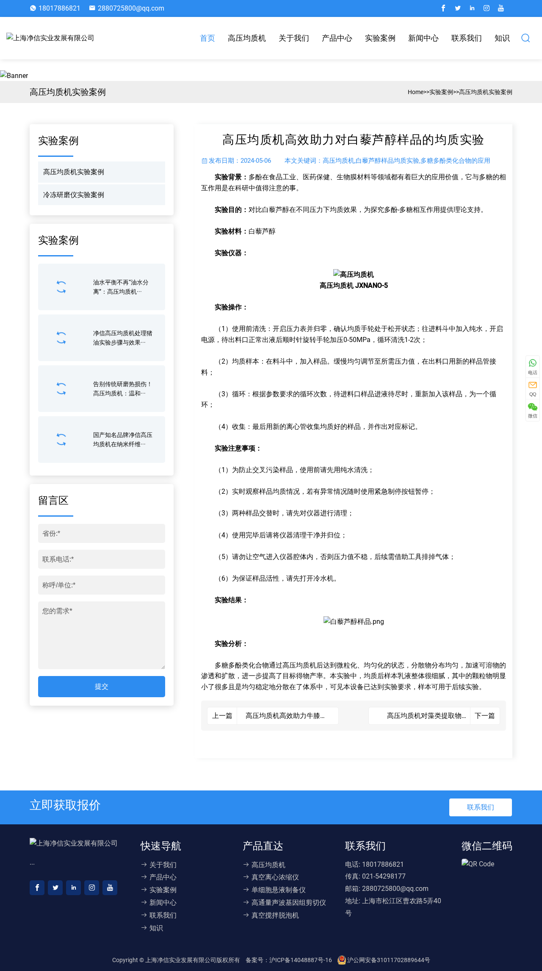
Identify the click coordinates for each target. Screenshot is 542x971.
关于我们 (294, 37)
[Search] (526, 38)
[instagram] (486, 8)
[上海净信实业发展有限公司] (52, 38)
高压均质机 (247, 37)
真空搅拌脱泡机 (275, 915)
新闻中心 (423, 37)
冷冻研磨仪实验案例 (73, 195)
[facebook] (443, 8)
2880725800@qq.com (131, 8)
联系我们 (466, 37)
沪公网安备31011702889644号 (388, 960)
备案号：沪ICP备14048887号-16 (289, 960)
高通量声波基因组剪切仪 (289, 903)
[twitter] (457, 8)
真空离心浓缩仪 (275, 877)
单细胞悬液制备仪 (279, 890)
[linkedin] (472, 8)
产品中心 (337, 37)
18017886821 (59, 8)
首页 (207, 37)
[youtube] (500, 8)
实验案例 (380, 37)
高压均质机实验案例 (485, 92)
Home (415, 92)
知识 (502, 37)
